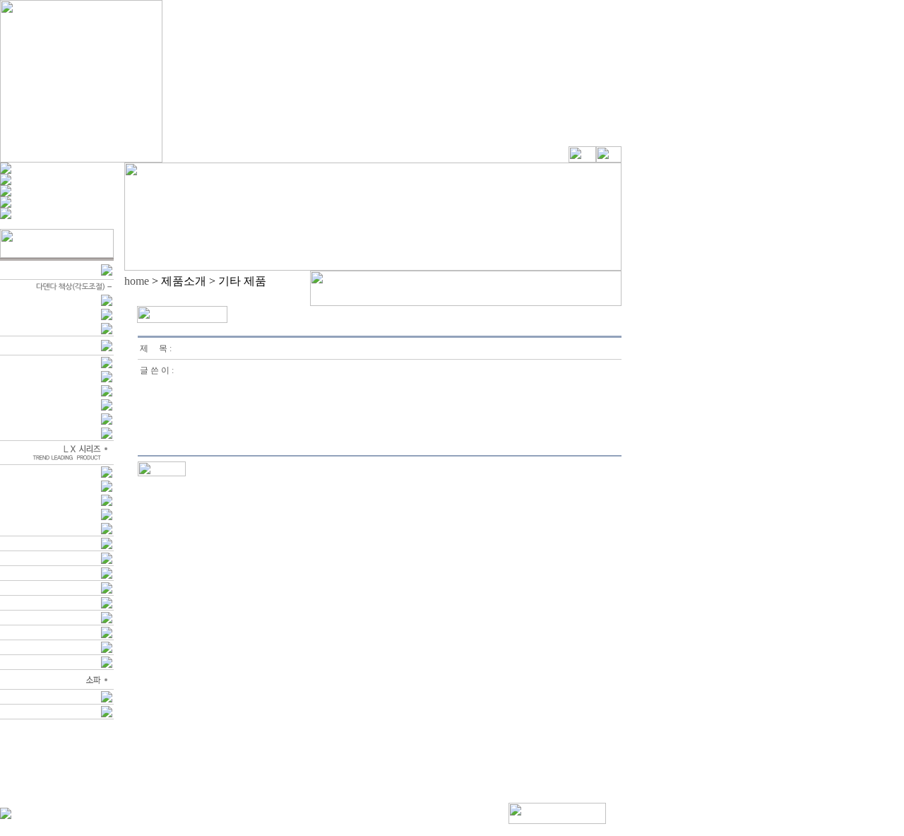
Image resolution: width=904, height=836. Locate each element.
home (136, 281)
